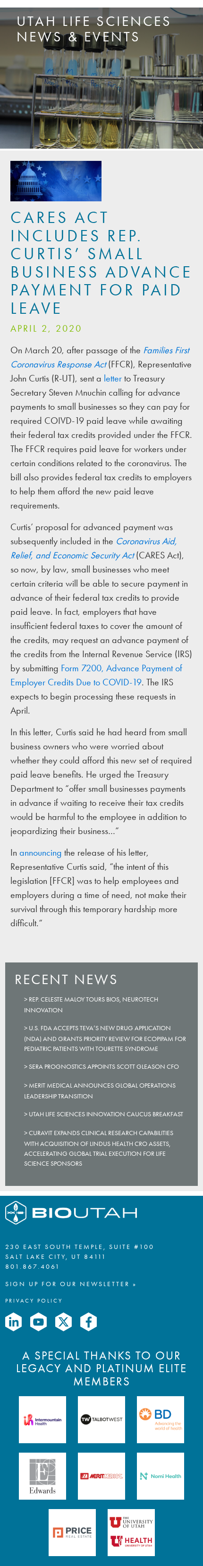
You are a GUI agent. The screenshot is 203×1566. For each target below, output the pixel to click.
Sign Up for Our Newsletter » (71, 1284)
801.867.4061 (32, 1267)
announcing (41, 852)
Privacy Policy (34, 1300)
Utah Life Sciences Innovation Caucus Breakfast (106, 1114)
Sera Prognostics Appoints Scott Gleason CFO (104, 1067)
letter (113, 378)
